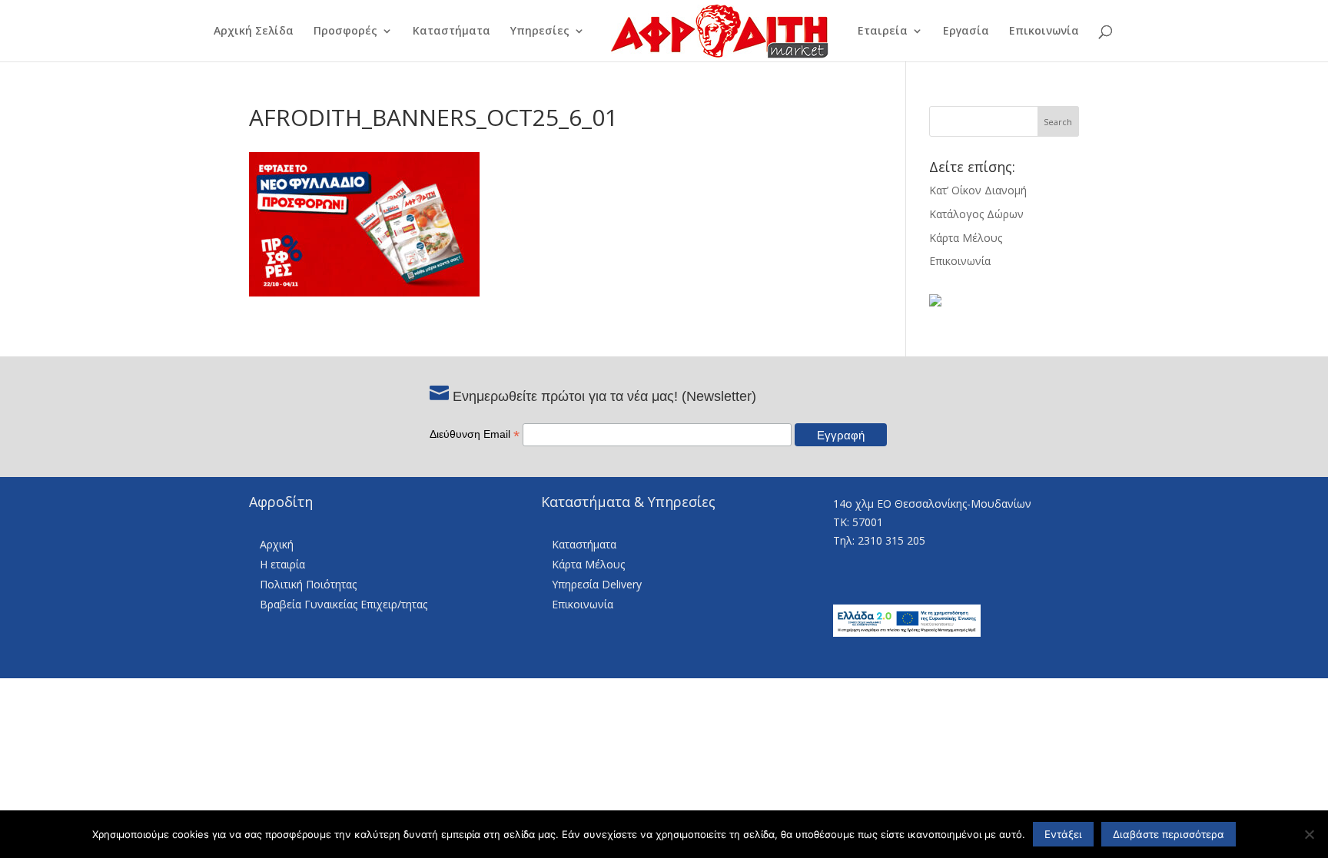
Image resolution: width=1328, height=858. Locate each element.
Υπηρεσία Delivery (597, 584)
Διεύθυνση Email (475, 434)
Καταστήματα (451, 31)
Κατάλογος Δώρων (976, 214)
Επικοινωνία (1044, 31)
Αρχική (277, 544)
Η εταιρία (282, 564)
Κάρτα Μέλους (965, 237)
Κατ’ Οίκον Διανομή (978, 190)
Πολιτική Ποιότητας (308, 584)
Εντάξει (1063, 834)
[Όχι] (1308, 834)
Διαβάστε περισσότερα (1168, 834)
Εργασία (966, 31)
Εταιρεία (883, 31)
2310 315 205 (891, 540)
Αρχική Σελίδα (254, 31)
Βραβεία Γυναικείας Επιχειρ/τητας (343, 604)
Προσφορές (345, 31)
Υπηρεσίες (539, 31)
